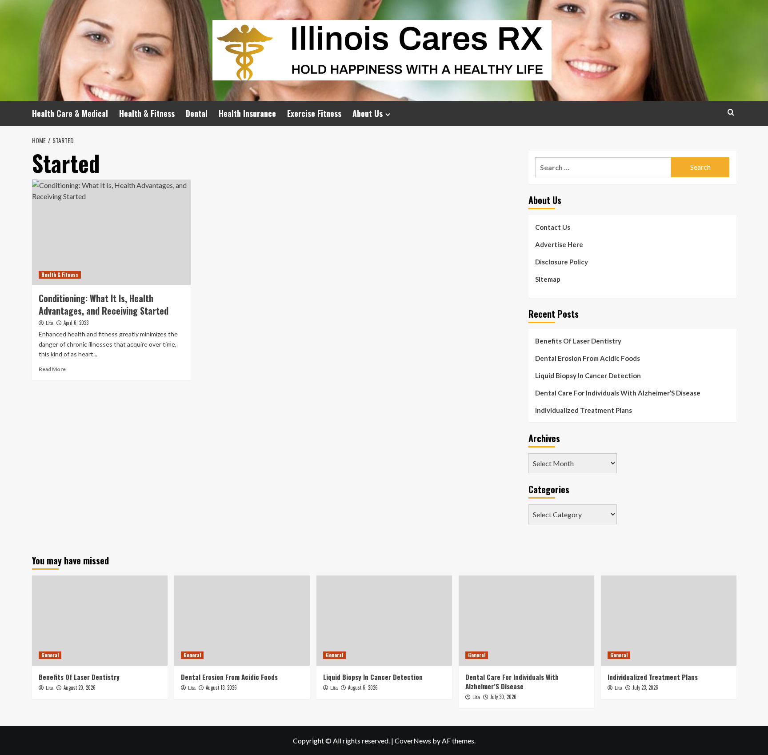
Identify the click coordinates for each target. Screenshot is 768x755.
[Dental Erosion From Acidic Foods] (242, 620)
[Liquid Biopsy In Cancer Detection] (384, 620)
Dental (197, 113)
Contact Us (552, 227)
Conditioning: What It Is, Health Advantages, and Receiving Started (103, 304)
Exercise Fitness (314, 113)
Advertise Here (559, 244)
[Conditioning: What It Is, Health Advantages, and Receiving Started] (111, 232)
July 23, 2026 (645, 687)
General (50, 655)
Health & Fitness (147, 113)
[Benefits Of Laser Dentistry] (100, 620)
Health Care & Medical (70, 113)
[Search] (730, 112)
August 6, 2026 (363, 687)
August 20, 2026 (80, 687)
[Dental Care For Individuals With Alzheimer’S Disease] (526, 620)
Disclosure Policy (561, 262)
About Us (367, 113)
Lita (49, 323)
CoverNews (413, 740)
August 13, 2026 (221, 687)
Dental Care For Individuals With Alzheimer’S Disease (617, 393)
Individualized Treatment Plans (583, 410)
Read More (52, 369)
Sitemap (547, 279)
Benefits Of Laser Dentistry (578, 341)
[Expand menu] (388, 114)
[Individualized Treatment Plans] (668, 620)
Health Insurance (247, 113)
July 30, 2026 (503, 696)
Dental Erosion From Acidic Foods (587, 358)
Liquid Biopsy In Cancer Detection (588, 375)
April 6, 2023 (76, 322)
